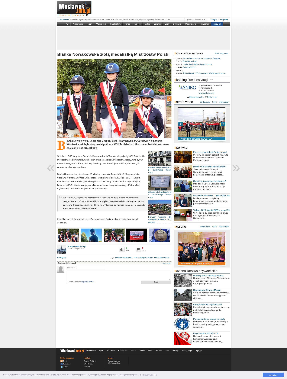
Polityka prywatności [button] (148, 375)
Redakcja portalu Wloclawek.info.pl (114, 362)
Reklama (87, 367)
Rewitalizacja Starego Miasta (206, 290)
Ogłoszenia (101, 24)
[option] (114, 98)
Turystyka (204, 24)
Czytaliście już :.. (189, 67)
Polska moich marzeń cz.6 (205, 333)
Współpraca (88, 364)
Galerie (138, 24)
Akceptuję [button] (273, 375)
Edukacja (177, 24)
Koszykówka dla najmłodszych (207, 304)
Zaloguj (214, 20)
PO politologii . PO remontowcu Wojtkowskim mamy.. (204, 73)
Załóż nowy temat (221, 53)
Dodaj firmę (212, 97)
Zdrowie (157, 24)
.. (183, 70)
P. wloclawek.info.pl (77, 246)
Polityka (181, 147)
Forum (127, 24)
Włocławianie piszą (189, 53)
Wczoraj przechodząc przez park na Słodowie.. (202, 58)
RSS (65, 361)
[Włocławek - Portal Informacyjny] (74, 8)
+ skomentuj (166, 263)
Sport (89, 24)
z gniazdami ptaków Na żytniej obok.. (198, 64)
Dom (167, 24)
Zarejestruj (224, 20)
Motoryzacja (190, 24)
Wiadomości (78, 24)
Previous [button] (64, 99)
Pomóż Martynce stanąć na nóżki (209, 319)
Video (147, 24)
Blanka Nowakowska (123, 258)
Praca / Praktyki (90, 361)
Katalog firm (115, 24)
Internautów (224, 102)
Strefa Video (184, 102)
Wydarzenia (205, 102)
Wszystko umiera (189, 61)
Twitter (65, 367)
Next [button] (164, 99)
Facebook (67, 364)
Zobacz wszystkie (196, 97)
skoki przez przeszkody (143, 258)
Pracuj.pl (217, 24)
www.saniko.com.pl (206, 93)
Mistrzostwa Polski (161, 258)
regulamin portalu (87, 282)
